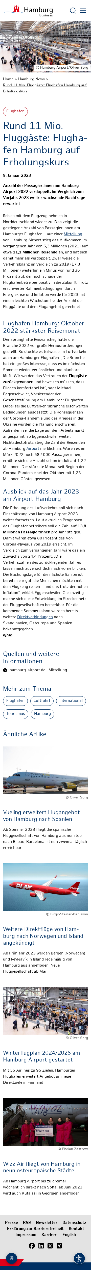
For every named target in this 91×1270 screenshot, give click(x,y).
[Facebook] (32, 1246)
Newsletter (46, 1223)
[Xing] (59, 1246)
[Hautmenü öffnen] (83, 10)
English (69, 1235)
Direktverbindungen (35, 617)
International (71, 701)
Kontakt (76, 1229)
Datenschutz (74, 1223)
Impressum (25, 1235)
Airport (32, 449)
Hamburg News (31, 79)
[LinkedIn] (41, 1246)
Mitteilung (73, 234)
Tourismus (15, 714)
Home (8, 79)
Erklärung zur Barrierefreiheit (35, 1229)
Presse (11, 1223)
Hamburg (42, 714)
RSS (27, 1223)
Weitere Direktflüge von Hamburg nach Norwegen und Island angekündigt (43, 936)
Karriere (49, 1235)
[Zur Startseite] (28, 10)
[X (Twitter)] (50, 1246)
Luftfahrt (42, 701)
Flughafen (15, 111)
